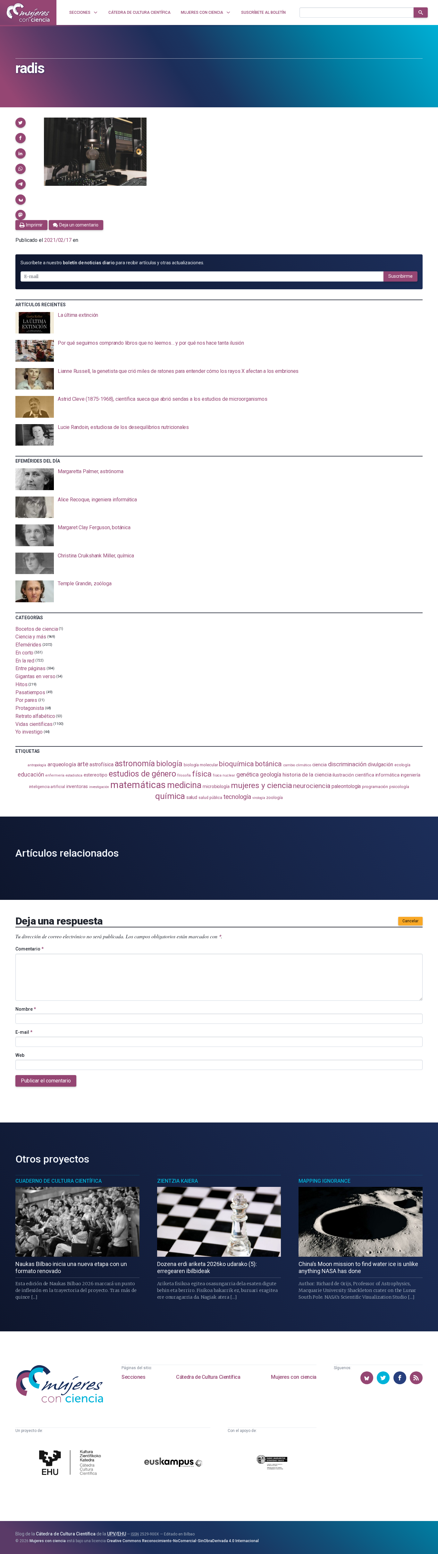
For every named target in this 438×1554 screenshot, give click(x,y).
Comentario (29, 948)
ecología (402, 764)
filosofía (184, 775)
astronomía (135, 763)
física (202, 773)
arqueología (61, 764)
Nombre (25, 1009)
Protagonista (29, 708)
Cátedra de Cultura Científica (208, 1377)
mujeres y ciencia (261, 785)
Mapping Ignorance (324, 1181)
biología (169, 764)
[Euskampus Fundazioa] (173, 1463)
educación (31, 774)
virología (258, 798)
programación (375, 786)
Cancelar (410, 921)
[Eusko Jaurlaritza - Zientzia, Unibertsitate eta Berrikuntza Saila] (272, 1463)
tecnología (237, 797)
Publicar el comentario (46, 1081)
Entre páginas (30, 668)
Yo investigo (29, 732)
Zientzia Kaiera (177, 1181)
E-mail (23, 1032)
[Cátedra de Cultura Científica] (71, 1463)
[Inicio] (28, 12)
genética (247, 774)
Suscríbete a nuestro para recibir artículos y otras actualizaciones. (112, 262)
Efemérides (28, 645)
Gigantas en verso (35, 676)
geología (270, 774)
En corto (24, 653)
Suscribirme (400, 276)
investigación (99, 787)
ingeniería (410, 774)
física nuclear (224, 775)
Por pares (26, 700)
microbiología (216, 786)
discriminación (347, 764)
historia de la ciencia (306, 774)
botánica (268, 764)
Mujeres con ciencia (293, 1377)
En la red (24, 660)
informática (387, 775)
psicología (399, 786)
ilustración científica (353, 775)
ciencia (319, 765)
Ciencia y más (30, 637)
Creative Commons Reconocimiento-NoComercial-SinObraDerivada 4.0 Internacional (183, 1541)
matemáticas (138, 784)
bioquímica (236, 764)
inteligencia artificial (47, 787)
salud (192, 797)
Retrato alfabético (35, 716)
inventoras (77, 786)
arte (82, 764)
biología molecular (201, 764)
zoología (274, 797)
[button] (20, 123)
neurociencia (311, 786)
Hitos (21, 684)
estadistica (74, 775)
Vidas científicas (34, 724)
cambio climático (297, 765)
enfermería (54, 775)
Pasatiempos (30, 692)
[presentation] (219, 323)
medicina (184, 785)
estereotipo (95, 774)
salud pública (210, 797)
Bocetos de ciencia (36, 629)
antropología (37, 765)
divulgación (380, 764)
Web (19, 1055)
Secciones (133, 1377)
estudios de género (142, 773)
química (170, 796)
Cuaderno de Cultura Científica (58, 1181)
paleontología (346, 786)
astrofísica (101, 764)
